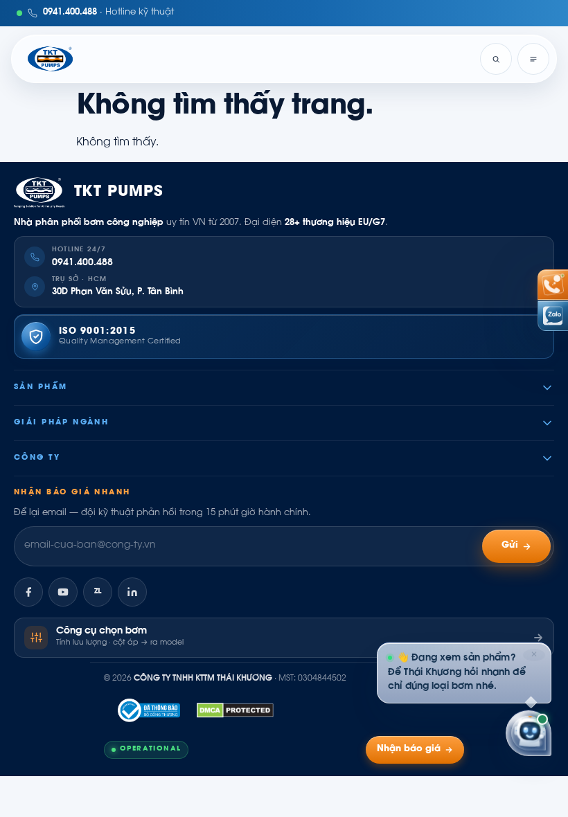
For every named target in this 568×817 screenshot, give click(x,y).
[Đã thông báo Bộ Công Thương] (149, 710)
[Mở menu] (533, 59)
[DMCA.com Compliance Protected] (235, 710)
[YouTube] (63, 592)
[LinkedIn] (132, 592)
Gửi (510, 545)
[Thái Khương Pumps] (50, 59)
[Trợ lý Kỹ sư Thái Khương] (528, 733)
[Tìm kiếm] (496, 59)
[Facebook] (28, 592)
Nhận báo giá (409, 749)
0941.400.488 (82, 263)
